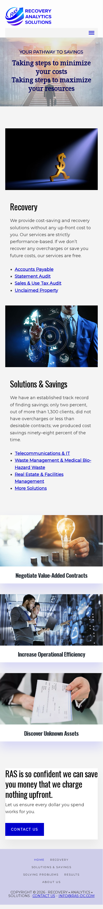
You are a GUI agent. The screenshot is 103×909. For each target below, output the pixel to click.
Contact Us (44, 896)
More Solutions (31, 488)
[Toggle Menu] (91, 32)
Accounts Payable (34, 269)
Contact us (24, 829)
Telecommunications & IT (42, 453)
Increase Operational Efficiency (51, 654)
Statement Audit (33, 276)
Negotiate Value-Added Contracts (51, 575)
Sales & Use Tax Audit (38, 283)
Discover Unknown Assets (51, 733)
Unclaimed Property (36, 290)
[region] (51, 72)
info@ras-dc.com (77, 896)
